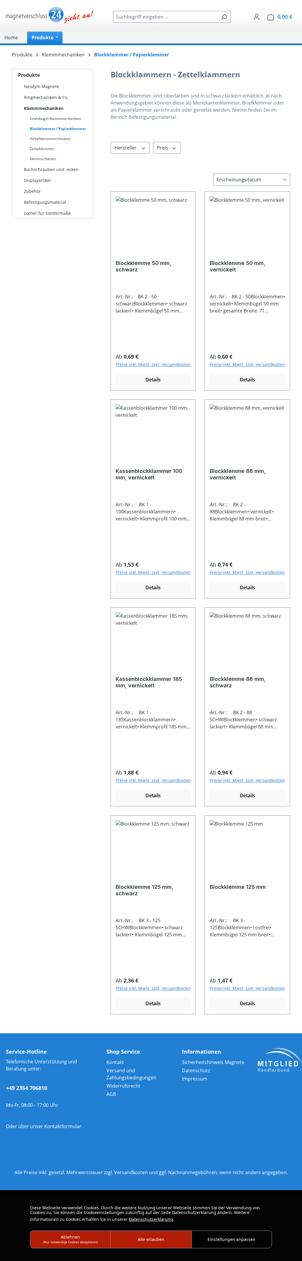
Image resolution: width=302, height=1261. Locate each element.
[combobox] (165, 17)
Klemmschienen (43, 158)
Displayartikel (37, 180)
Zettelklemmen (42, 148)
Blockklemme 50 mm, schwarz (143, 266)
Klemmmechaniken (43, 108)
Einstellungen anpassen (231, 1239)
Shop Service (123, 1051)
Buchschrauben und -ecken (51, 169)
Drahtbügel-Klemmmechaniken (55, 118)
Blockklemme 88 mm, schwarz (238, 682)
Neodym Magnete (41, 86)
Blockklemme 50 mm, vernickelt (237, 266)
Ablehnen (70, 1239)
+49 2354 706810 (26, 1087)
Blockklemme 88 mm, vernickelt (238, 474)
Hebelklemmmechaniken (50, 138)
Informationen (201, 1051)
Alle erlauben (151, 1239)
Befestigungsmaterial (45, 202)
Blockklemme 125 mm (238, 887)
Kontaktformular (62, 1126)
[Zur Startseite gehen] (50, 16)
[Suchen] (224, 17)
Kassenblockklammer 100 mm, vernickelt (149, 474)
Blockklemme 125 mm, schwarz (144, 890)
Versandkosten (131, 1172)
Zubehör (32, 191)
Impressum (194, 1078)
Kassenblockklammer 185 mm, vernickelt (149, 682)
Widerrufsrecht (123, 1086)
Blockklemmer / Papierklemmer (58, 128)
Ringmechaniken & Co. (46, 97)
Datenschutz (196, 1070)
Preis (163, 147)
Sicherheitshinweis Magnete (213, 1062)
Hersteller (126, 147)
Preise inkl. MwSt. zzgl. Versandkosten (153, 364)
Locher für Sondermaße (47, 213)
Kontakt (115, 1062)
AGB (111, 1094)
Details (153, 379)
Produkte (29, 75)
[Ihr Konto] (257, 16)
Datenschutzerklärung (151, 1219)
